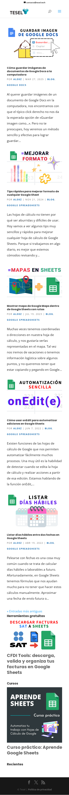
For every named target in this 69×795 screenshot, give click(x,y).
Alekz (17, 79)
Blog (51, 79)
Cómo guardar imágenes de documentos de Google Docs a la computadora (29, 71)
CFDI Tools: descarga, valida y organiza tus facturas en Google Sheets (31, 663)
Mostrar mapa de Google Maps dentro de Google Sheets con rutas (33, 307)
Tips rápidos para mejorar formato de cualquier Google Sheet (33, 193)
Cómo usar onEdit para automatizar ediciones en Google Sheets (32, 422)
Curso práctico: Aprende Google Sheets (34, 750)
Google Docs (16, 84)
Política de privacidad (40, 789)
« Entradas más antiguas (24, 611)
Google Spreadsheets (23, 205)
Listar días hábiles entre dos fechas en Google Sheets (33, 536)
